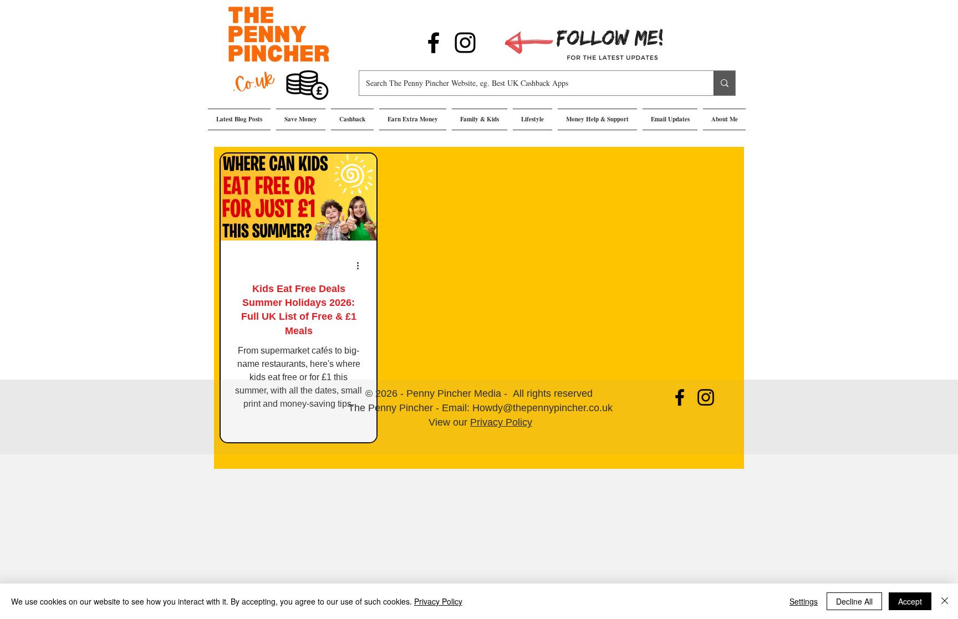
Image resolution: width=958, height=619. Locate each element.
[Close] (944, 601)
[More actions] (361, 265)
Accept (910, 601)
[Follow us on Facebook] (433, 43)
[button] (300, 119)
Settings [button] (803, 601)
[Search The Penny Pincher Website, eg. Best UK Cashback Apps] (724, 83)
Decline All (854, 601)
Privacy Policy (501, 422)
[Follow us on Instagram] (465, 43)
